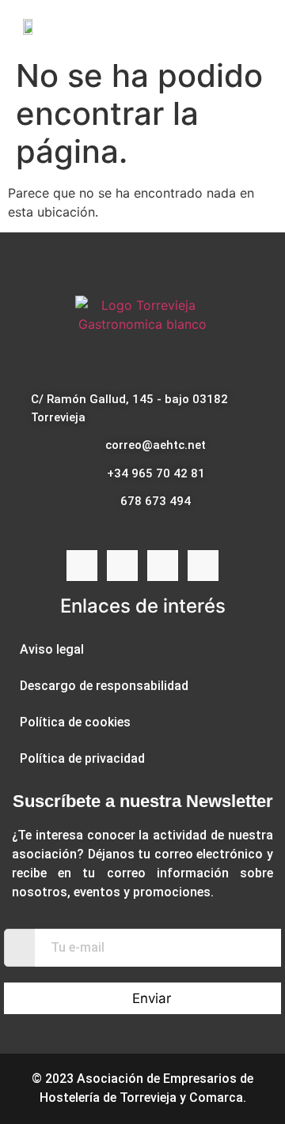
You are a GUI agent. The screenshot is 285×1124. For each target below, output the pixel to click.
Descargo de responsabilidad (104, 685)
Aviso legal (52, 649)
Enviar (151, 998)
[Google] (203, 565)
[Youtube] (162, 565)
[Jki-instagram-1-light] (122, 565)
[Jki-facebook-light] (81, 565)
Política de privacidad (82, 758)
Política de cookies (75, 722)
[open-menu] (260, 25)
